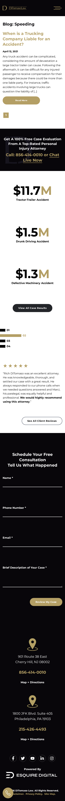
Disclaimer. (17, 793)
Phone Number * (14, 507)
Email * (8, 537)
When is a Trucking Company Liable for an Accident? (26, 39)
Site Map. (50, 793)
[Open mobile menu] (57, 8)
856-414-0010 (29, 154)
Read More (21, 100)
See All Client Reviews (42, 420)
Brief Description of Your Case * (25, 567)
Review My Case (46, 601)
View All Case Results (32, 308)
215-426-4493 (32, 729)
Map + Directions (32, 682)
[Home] (27, 8)
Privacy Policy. (34, 793)
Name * (8, 478)
